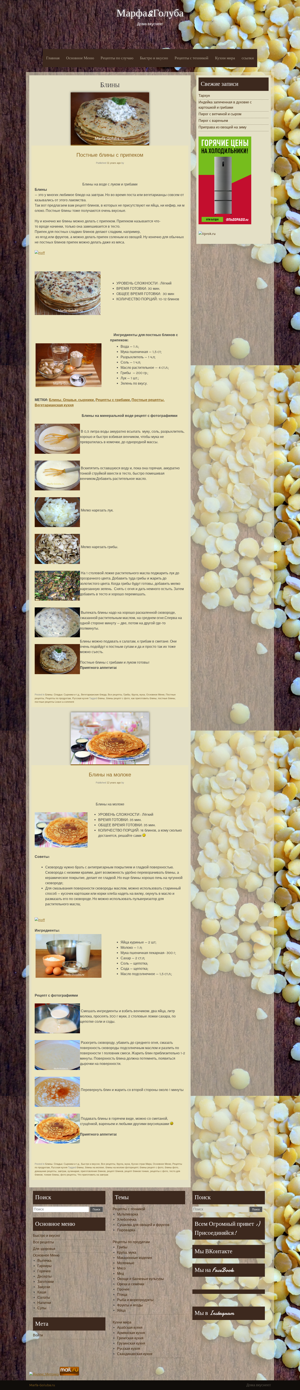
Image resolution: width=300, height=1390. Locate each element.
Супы (41, 1308)
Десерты (44, 1276)
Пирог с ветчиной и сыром (220, 114)
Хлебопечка (126, 1219)
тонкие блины (51, 1174)
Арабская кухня (130, 1327)
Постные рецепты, (148, 400)
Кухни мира (225, 58)
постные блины (166, 698)
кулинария (73, 1171)
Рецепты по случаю (117, 58)
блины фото (171, 1167)
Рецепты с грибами (113, 400)
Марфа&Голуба (150, 13)
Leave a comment (64, 701)
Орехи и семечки (130, 1284)
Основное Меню (80, 58)
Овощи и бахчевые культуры (140, 1279)
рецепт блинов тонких (137, 1171)
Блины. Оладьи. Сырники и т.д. (62, 694)
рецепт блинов (115, 1171)
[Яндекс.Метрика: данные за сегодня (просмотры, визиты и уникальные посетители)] (44, 1374)
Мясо (121, 1268)
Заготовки (45, 1282)
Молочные (125, 1263)
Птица (122, 1295)
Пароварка (126, 1230)
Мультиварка (127, 1214)
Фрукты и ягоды (130, 1305)
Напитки (44, 1303)
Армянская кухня (131, 1333)
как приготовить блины (144, 698)
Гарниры (44, 1266)
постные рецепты (44, 701)
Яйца (121, 1310)
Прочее (123, 1289)
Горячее (44, 1271)
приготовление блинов (93, 1171)
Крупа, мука (138, 694)
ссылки (248, 58)
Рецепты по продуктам (58, 698)
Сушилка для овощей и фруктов (143, 1225)
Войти (38, 1335)
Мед (120, 1273)
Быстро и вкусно (154, 58)
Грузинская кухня (131, 1343)
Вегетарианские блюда (94, 694)
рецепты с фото (159, 1171)
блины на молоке (94, 1167)
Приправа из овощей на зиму (222, 127)
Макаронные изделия (134, 1258)
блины (101, 698)
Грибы (126, 694)
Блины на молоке (110, 775)
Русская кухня (80, 698)
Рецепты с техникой (191, 58)
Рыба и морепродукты (135, 1300)
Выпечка (44, 1261)
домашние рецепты (45, 1171)
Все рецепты (115, 694)
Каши (41, 1292)
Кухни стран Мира (141, 1164)
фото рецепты (68, 1174)
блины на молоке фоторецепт (121, 1167)
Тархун (204, 96)
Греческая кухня (130, 1338)
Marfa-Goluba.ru (42, 1385)
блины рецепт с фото (118, 698)
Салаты (43, 1297)
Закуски (43, 1287)
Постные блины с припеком (109, 155)
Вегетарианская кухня (54, 405)
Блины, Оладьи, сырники (71, 400)
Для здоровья (44, 1249)
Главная (53, 58)
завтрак (62, 1171)
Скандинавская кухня (134, 1354)
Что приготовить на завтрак (93, 1174)
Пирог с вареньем (213, 121)
